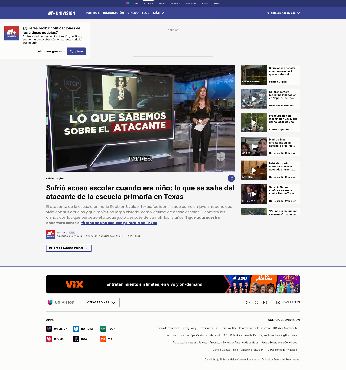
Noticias (148, 4)
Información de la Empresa (254, 327)
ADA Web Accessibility (285, 327)
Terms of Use (228, 327)
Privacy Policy (189, 327)
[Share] (231, 178)
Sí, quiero (76, 51)
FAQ (225, 335)
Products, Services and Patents (190, 342)
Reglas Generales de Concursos (279, 342)
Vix (136, 4)
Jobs (181, 335)
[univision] (61, 13)
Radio (205, 4)
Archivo (171, 335)
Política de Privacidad (167, 327)
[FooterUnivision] (61, 302)
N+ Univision (69, 232)
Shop (216, 4)
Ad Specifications (197, 335)
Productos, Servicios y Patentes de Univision (234, 342)
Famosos (176, 4)
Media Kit (215, 335)
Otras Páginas (98, 302)
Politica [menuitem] (93, 13)
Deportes (191, 4)
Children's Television (252, 349)
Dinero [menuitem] (133, 13)
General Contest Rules (225, 349)
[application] (140, 118)
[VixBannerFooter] (173, 284)
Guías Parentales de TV (243, 335)
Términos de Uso (208, 327)
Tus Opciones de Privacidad (281, 349)
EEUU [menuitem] (146, 13)
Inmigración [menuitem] (113, 13)
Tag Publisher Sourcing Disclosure (278, 335)
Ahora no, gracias (50, 51)
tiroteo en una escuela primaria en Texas (119, 222)
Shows (162, 4)
